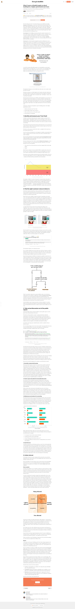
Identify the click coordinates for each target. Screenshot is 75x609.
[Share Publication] (65, 2)
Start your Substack (35, 605)
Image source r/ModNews (37, 428)
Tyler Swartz (30, 25)
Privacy (37, 603)
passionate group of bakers (46, 295)
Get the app (41, 605)
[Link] (22, 116)
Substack (33, 607)
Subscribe (68, 1)
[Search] (63, 2)
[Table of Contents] (0, 304)
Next (49, 588)
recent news (48, 101)
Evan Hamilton (25, 33)
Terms (39, 603)
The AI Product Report (47, 45)
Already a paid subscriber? (37, 584)
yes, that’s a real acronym (37, 184)
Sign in (73, 1)
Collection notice (42, 603)
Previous (26, 588)
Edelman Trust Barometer (44, 141)
